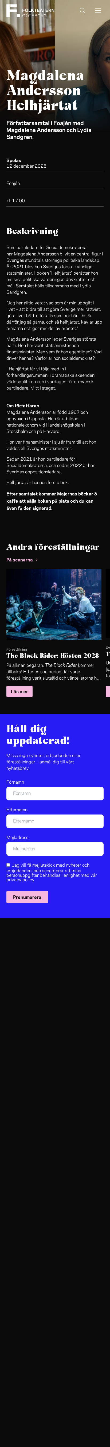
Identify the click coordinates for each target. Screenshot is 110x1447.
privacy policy (20, 880)
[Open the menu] (98, 10)
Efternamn (17, 810)
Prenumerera (27, 897)
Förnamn (15, 782)
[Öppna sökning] (82, 10)
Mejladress (17, 838)
